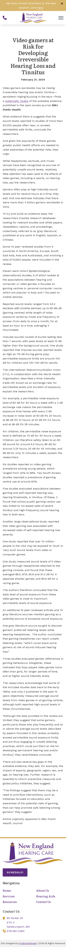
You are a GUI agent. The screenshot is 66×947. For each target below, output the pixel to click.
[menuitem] (16, 890)
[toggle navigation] (61, 17)
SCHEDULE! (15, 872)
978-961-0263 (15, 931)
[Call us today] (5, 18)
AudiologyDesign (28, 943)
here (40, 7)
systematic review (16, 101)
